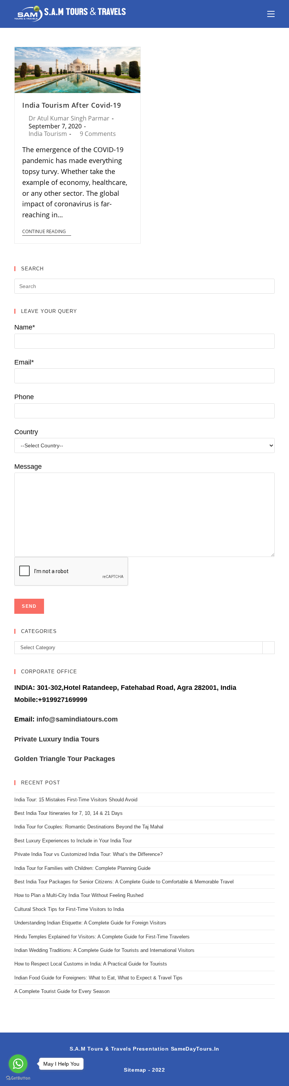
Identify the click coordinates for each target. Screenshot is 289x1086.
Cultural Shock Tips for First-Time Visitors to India (69, 909)
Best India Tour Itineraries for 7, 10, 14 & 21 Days (68, 813)
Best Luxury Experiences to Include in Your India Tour (73, 840)
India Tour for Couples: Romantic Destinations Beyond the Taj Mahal (88, 827)
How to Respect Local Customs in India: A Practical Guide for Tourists (90, 964)
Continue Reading (44, 232)
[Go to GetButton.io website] (18, 1078)
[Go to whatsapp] (18, 1063)
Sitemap (135, 1070)
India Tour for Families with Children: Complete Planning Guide (82, 868)
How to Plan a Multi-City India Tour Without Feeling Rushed (78, 895)
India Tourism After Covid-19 (71, 105)
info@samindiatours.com (76, 719)
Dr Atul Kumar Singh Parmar (69, 118)
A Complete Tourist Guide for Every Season (62, 991)
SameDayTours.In (195, 1049)
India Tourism (48, 134)
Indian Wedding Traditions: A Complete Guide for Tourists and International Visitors (104, 950)
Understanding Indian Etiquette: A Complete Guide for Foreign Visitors (90, 923)
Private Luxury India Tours (56, 739)
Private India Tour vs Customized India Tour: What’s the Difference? (88, 854)
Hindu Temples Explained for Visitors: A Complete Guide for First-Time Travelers (102, 937)
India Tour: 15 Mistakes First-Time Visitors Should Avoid (75, 799)
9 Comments (98, 134)
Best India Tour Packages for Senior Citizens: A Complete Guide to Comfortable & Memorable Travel (124, 882)
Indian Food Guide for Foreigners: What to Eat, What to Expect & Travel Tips (98, 978)
